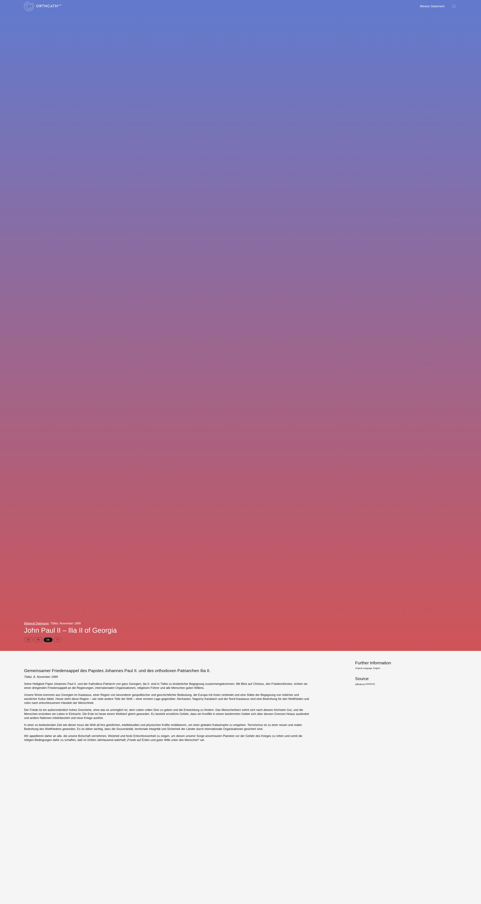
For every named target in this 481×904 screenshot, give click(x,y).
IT (57, 640)
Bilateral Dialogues (36, 623)
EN (28, 640)
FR (38, 640)
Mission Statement (432, 6)
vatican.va (360, 684)
